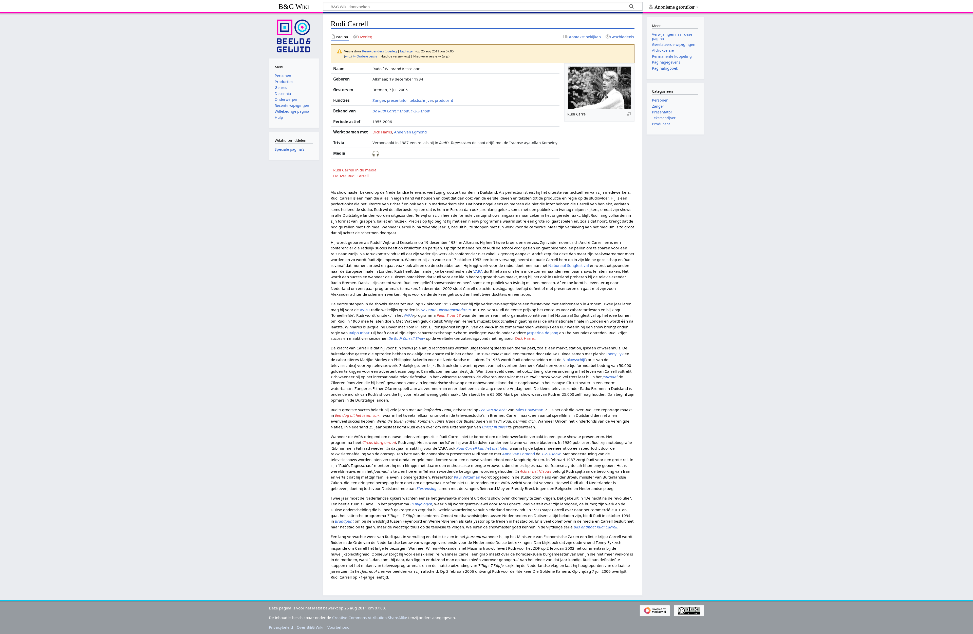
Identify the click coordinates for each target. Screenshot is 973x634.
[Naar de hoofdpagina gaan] (294, 35)
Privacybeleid (281, 627)
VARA (478, 271)
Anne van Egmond (410, 131)
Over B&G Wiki (310, 627)
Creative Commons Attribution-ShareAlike (369, 617)
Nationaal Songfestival (568, 265)
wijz (348, 56)
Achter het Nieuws (535, 471)
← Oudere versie (364, 56)
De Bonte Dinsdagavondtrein (446, 309)
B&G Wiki (293, 6)
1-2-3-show (420, 110)
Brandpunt (344, 521)
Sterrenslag (427, 488)
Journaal (610, 376)
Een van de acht (493, 409)
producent (444, 100)
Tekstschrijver (664, 117)
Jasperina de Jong (542, 332)
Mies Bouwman (529, 409)
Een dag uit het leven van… (358, 415)
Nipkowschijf (574, 359)
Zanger (378, 100)
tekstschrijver (421, 100)
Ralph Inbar (359, 332)
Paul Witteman (467, 477)
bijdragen (407, 51)
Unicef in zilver (494, 426)
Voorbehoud (338, 627)
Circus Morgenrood (379, 442)
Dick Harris (382, 131)
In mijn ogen (421, 503)
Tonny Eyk (615, 353)
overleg (391, 51)
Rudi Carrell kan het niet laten (482, 448)
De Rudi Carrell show (390, 110)
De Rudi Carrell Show (406, 338)
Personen (660, 100)
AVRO (365, 309)
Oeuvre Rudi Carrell (351, 175)
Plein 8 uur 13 (449, 315)
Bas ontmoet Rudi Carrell (595, 526)
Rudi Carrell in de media (355, 169)
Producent (661, 124)
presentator (397, 100)
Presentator (662, 112)
